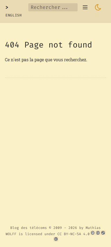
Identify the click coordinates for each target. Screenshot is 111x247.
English (13, 15)
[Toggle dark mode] (98, 7)
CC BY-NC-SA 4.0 (73, 234)
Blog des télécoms (28, 227)
